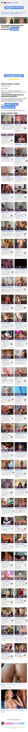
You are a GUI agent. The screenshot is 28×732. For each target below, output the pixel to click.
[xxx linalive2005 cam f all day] (20, 410)
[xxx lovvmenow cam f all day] (7, 243)
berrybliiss (5, 212)
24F (25, 381)
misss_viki (5, 341)
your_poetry (6, 305)
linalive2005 (19, 416)
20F (11, 140)
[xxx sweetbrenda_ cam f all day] (7, 410)
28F (11, 492)
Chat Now (14, 29)
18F (25, 197)
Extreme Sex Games (13, 13)
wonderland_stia (21, 360)
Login (6, 7)
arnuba (4, 599)
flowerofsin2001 (7, 125)
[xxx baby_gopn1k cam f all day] (7, 520)
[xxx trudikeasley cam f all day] (20, 391)
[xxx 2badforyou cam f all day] (20, 372)
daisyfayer (18, 599)
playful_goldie (20, 158)
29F (12, 620)
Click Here (4, 110)
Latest (24, 12)
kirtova (17, 249)
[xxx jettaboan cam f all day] (7, 648)
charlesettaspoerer (8, 636)
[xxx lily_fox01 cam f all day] (20, 281)
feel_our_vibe (6, 397)
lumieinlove (19, 470)
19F (25, 234)
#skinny (8, 104)
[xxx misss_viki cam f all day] (7, 335)
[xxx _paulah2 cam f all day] (20, 299)
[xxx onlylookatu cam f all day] (20, 188)
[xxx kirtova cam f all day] (20, 243)
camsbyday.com (16, 727)
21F (25, 418)
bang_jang (5, 562)
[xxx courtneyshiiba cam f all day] (7, 464)
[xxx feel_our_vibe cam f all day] (7, 391)
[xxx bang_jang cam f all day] (7, 556)
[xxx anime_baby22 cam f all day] (7, 612)
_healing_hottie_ (21, 452)
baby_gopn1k (6, 526)
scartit (4, 489)
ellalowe (18, 654)
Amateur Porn (11, 719)
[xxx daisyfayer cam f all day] (20, 593)
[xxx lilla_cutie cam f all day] (7, 134)
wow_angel (6, 581)
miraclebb (5, 452)
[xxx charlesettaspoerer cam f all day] (7, 630)
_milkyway (5, 158)
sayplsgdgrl (19, 562)
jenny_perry (6, 177)
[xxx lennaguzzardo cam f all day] (20, 483)
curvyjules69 (19, 636)
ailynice (4, 378)
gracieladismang (7, 231)
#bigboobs (5, 107)
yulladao (5, 434)
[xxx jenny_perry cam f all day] (7, 171)
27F (12, 272)
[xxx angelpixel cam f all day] (20, 317)
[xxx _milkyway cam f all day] (7, 152)
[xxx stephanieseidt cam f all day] (20, 612)
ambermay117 (19, 231)
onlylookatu (19, 195)
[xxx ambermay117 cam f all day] (20, 225)
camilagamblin (20, 581)
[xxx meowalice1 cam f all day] (7, 188)
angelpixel (18, 323)
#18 (13, 107)
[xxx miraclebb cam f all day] (7, 447)
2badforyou (19, 378)
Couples (11, 12)
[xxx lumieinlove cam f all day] (20, 464)
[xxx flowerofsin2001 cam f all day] (7, 119)
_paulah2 (18, 305)
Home (2, 12)
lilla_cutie (5, 137)
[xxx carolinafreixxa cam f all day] (20, 335)
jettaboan (5, 654)
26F (25, 307)
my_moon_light (7, 508)
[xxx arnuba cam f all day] (7, 593)
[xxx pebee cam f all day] (20, 520)
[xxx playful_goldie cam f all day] (20, 152)
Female (7, 12)
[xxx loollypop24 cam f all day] (7, 317)
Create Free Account (17, 7)
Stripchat (4, 13)
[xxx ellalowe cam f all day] (20, 648)
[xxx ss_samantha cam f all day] (7, 263)
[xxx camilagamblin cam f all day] (20, 575)
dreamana (18, 144)
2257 (16, 728)
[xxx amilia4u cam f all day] (7, 538)
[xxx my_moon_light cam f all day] (7, 502)
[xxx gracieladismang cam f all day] (7, 225)
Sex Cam (18, 719)
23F (25, 128)
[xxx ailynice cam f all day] (7, 372)
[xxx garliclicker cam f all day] (20, 538)
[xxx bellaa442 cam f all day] (20, 119)
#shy (15, 104)
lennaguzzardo (20, 489)
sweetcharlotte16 (21, 434)
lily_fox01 (18, 287)
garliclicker (19, 544)
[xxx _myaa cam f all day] (20, 206)
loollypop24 (6, 323)
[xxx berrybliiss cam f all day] (7, 206)
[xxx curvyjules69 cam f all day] (20, 630)
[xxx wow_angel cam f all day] (7, 575)
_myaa (17, 212)
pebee (17, 526)
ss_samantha (6, 269)
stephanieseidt (20, 618)
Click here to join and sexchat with (14, 76)
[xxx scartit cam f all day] (7, 483)
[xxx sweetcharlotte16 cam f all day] (20, 428)
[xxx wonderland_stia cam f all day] (20, 354)
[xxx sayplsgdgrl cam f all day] (20, 556)
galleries (13, 110)
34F (11, 436)
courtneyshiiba (7, 470)
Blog (20, 13)
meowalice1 (5, 195)
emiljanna (18, 177)
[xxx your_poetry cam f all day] (7, 299)
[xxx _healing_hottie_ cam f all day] (20, 447)
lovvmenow (6, 249)
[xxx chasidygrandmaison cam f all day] (20, 502)
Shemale (17, 12)
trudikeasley (19, 397)
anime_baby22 (6, 618)
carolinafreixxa (20, 341)
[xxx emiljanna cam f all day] (20, 171)
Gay (21, 12)
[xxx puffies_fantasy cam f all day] (7, 281)
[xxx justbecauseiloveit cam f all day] (20, 263)
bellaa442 (18, 125)
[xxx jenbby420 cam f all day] (7, 354)
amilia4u (4, 544)
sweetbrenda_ (6, 416)
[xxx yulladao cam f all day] (7, 428)
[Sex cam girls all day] (11, 2)
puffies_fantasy (7, 287)
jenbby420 (5, 360)
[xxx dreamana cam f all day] (20, 138)
